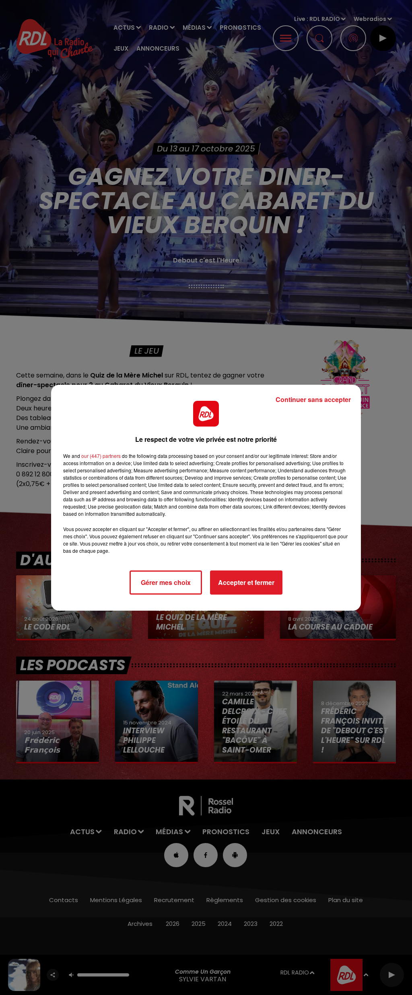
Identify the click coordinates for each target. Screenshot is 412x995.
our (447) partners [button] (101, 455)
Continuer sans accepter (313, 399)
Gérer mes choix (166, 582)
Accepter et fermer (246, 582)
